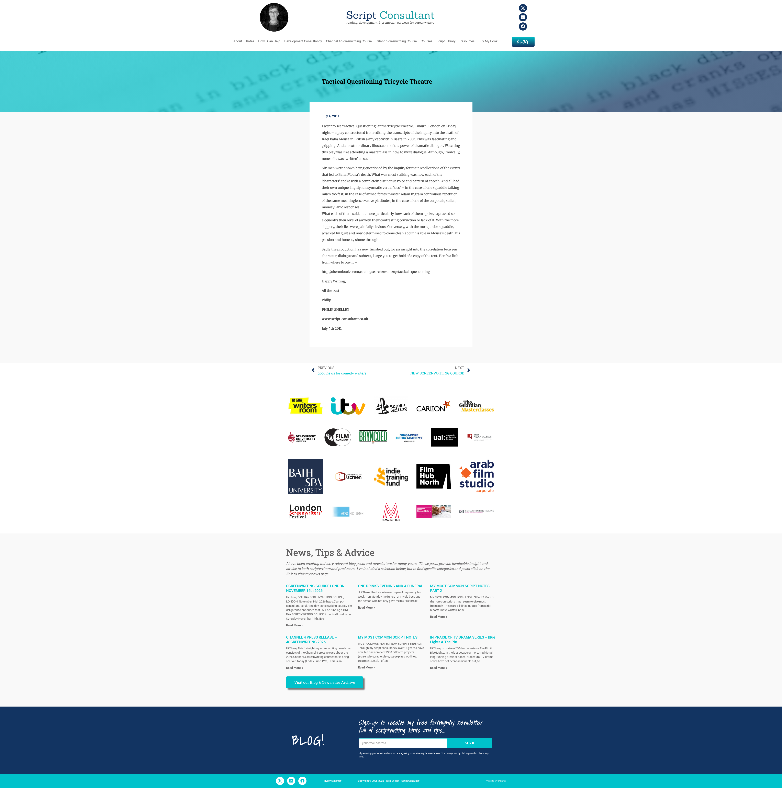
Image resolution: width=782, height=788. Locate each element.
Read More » (294, 625)
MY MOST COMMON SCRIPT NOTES (387, 637)
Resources (467, 41)
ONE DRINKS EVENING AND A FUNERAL (390, 586)
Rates (250, 41)
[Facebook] (523, 26)
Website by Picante (495, 780)
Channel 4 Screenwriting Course (349, 41)
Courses (426, 41)
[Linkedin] (523, 17)
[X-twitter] (523, 8)
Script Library (446, 41)
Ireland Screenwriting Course (396, 41)
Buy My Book (488, 41)
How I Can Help (269, 41)
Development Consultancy (303, 41)
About (237, 41)
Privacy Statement (332, 780)
